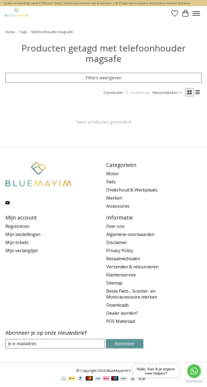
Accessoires (118, 206)
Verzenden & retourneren (132, 267)
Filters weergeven (104, 78)
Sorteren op (140, 92)
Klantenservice (121, 275)
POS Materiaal (120, 321)
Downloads (117, 305)
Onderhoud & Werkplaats (132, 190)
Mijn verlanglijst (21, 251)
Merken (114, 198)
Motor (112, 174)
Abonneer (125, 344)
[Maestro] (114, 379)
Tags (23, 31)
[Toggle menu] (196, 13)
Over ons (115, 226)
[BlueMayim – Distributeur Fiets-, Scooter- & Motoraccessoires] (16, 13)
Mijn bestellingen (22, 234)
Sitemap (114, 283)
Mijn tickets (17, 242)
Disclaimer (116, 242)
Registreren (17, 226)
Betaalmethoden (123, 259)
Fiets (111, 182)
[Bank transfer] (123, 379)
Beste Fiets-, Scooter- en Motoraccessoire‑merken (131, 294)
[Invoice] (63, 379)
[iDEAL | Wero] (71, 379)
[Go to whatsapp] (194, 371)
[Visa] (97, 379)
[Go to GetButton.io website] (194, 381)
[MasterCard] (89, 379)
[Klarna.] (106, 379)
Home (10, 31)
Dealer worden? (122, 313)
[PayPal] (80, 379)
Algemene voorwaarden (130, 234)
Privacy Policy (119, 251)
